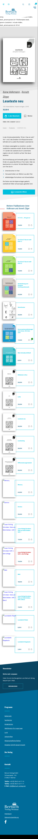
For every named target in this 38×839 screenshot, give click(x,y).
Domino (20, 507)
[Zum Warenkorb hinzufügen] (31, 225)
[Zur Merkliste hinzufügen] (29, 225)
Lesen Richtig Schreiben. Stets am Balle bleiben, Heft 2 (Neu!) (24, 598)
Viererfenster (21, 307)
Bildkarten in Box (22, 375)
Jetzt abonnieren (12, 686)
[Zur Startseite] (11, 11)
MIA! (19, 574)
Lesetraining (21, 441)
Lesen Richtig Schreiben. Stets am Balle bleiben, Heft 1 (24, 530)
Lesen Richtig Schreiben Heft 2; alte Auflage (24, 553)
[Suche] (23, 4)
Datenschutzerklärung (12, 817)
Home (5, 127)
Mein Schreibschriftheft (24, 353)
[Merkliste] (29, 4)
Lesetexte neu (22, 419)
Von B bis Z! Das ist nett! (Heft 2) (24, 262)
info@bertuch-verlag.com (17, 786)
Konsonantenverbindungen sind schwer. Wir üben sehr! (25, 331)
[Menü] (34, 7)
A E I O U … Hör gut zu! (24, 218)
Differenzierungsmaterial (25, 463)
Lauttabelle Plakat (23, 620)
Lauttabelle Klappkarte (24, 642)
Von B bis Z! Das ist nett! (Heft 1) (24, 240)
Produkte (12, 127)
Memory (20, 485)
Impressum (8, 813)
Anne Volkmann (11, 92)
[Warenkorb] (35, 4)
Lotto (19, 397)
